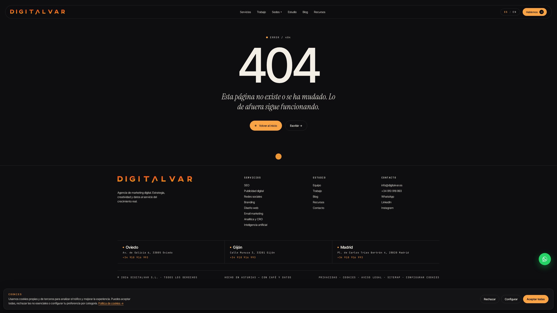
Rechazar (490, 299)
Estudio (292, 12)
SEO (246, 185)
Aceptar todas (536, 299)
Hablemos (534, 12)
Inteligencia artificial (255, 224)
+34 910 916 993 (391, 191)
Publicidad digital (254, 191)
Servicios (245, 12)
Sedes (277, 12)
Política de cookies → (111, 303)
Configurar (511, 299)
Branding (249, 202)
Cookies (349, 277)
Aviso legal (371, 277)
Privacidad (328, 277)
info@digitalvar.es (391, 185)
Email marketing (253, 213)
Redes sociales (253, 196)
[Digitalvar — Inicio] (37, 12)
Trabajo (261, 12)
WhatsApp (387, 196)
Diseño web (251, 208)
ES (506, 11)
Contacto (318, 208)
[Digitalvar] (154, 179)
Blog (305, 12)
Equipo (317, 185)
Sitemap (394, 277)
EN (514, 11)
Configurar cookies (423, 277)
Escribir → (296, 125)
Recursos (319, 12)
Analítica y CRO (253, 219)
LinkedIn (386, 202)
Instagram (387, 208)
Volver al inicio (268, 125)
